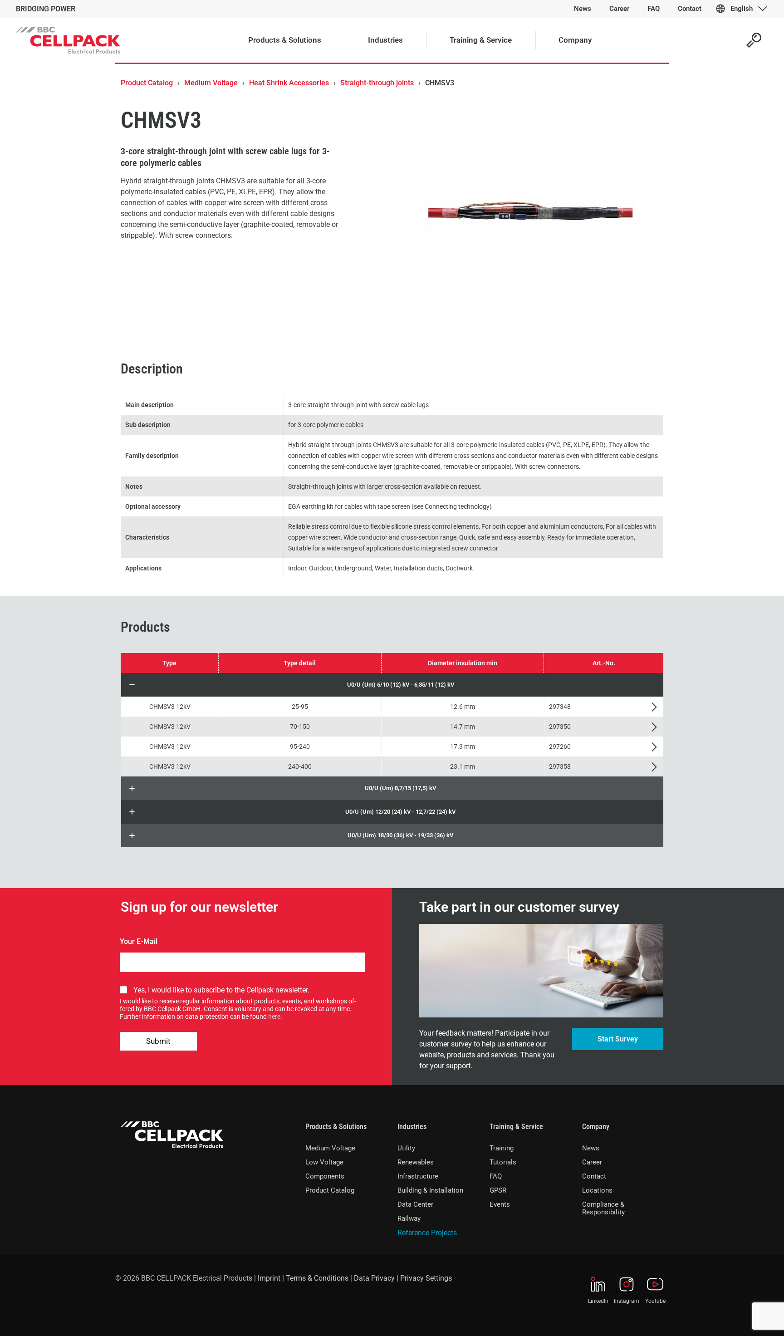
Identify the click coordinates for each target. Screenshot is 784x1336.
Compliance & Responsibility (603, 1208)
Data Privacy (374, 1278)
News (590, 1148)
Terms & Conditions (317, 1278)
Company (595, 1126)
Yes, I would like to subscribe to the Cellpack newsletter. (221, 990)
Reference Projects (427, 1232)
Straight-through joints (377, 83)
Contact (594, 1176)
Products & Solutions (336, 1126)
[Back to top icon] (740, 1317)
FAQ (496, 1176)
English (741, 9)
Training (502, 1148)
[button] (392, 685)
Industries (411, 1126)
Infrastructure (417, 1176)
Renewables (415, 1162)
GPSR (498, 1190)
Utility (406, 1148)
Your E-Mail (138, 941)
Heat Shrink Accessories (289, 83)
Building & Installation (430, 1190)
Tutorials (503, 1162)
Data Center (415, 1204)
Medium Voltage (211, 83)
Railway (409, 1218)
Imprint (269, 1278)
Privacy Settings (426, 1278)
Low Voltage (324, 1162)
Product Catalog (147, 83)
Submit (158, 1041)
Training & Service (516, 1126)
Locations (597, 1190)
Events (500, 1204)
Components (324, 1176)
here (274, 1016)
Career (592, 1162)
